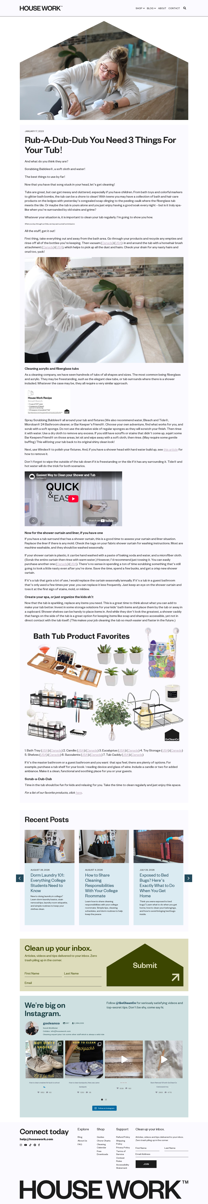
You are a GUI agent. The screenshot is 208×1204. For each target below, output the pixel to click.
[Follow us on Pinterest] (35, 1144)
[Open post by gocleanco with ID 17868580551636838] (164, 1059)
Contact (174, 8)
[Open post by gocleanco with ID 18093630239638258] (44, 1059)
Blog (150, 8)
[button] (102, 1099)
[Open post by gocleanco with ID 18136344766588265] (84, 1059)
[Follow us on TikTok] (30, 1144)
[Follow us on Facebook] (39, 1144)
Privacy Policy (123, 1147)
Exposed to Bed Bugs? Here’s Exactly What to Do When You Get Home (157, 885)
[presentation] (20, 878)
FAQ (80, 1144)
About (162, 8)
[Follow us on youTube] (25, 1144)
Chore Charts (104, 1140)
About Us (82, 1140)
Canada (107, 243)
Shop (139, 8)
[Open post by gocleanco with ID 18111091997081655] (124, 1059)
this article (171, 449)
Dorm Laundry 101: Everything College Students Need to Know (48, 882)
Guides (100, 1137)
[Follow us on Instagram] (21, 1144)
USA (118, 243)
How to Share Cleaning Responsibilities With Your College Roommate (101, 885)
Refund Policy (123, 1137)
